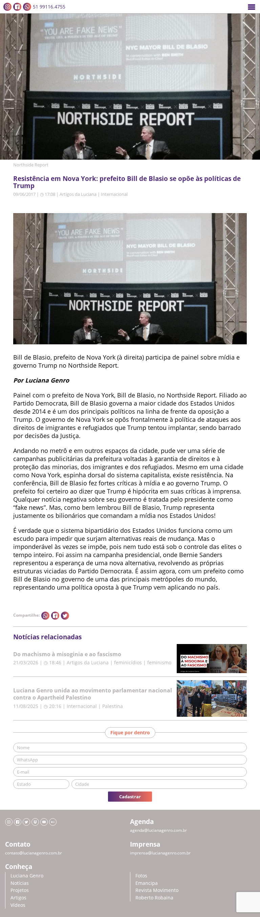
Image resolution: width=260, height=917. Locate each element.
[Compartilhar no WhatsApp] (45, 616)
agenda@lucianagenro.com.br (158, 830)
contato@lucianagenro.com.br (33, 853)
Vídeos (17, 905)
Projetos (19, 890)
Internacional (114, 194)
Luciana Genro (26, 875)
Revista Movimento (156, 890)
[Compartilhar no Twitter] (65, 616)
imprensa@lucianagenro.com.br (160, 853)
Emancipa (146, 883)
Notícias (19, 883)
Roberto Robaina (154, 897)
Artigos (18, 897)
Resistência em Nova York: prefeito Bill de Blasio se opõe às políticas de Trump (127, 182)
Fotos (141, 875)
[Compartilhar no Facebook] (55, 616)
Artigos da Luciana (78, 194)
